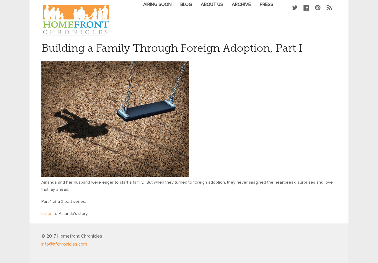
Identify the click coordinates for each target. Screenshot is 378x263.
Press (266, 4)
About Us (212, 4)
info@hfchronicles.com (64, 244)
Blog (186, 4)
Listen (47, 214)
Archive (241, 4)
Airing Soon (157, 4)
